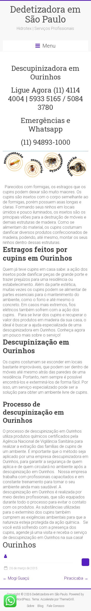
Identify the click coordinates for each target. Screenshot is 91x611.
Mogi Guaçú (16, 578)
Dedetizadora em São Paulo (45, 14)
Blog (40, 606)
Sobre (30, 606)
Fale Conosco (55, 606)
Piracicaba (76, 578)
